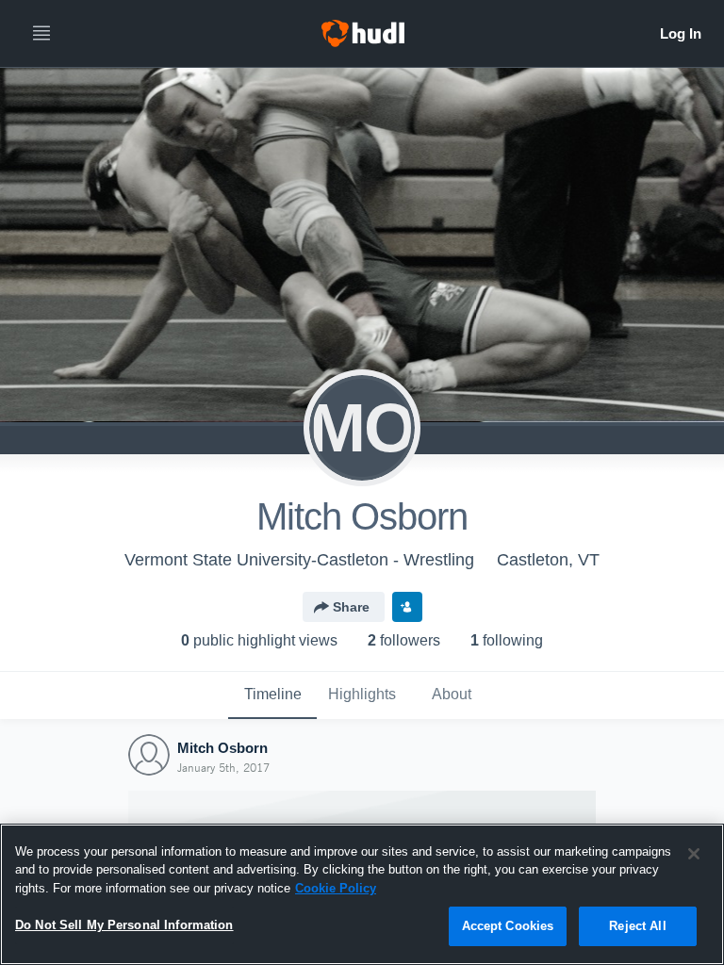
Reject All (637, 926)
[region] (362, 894)
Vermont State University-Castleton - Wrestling (299, 559)
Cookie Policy (335, 888)
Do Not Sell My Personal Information (124, 925)
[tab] (272, 695)
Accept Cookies (508, 926)
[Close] (694, 854)
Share (351, 606)
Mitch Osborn (222, 748)
